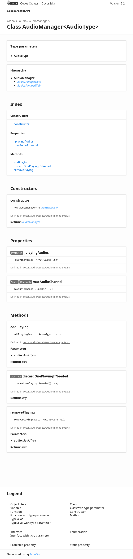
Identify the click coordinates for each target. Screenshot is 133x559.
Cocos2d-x (48, 3)
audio (23, 21)
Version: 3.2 (117, 3)
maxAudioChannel (26, 145)
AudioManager (39, 21)
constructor (21, 124)
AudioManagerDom (29, 82)
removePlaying (23, 170)
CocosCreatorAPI (18, 11)
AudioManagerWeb (29, 85)
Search (108, 10)
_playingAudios (24, 141)
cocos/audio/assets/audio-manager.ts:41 (46, 342)
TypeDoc (35, 554)
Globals (12, 21)
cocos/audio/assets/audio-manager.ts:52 (46, 391)
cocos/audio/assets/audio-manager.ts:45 (46, 427)
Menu (122, 10)
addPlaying (21, 162)
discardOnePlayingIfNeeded (32, 166)
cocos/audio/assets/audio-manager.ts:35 (46, 215)
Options (115, 10)
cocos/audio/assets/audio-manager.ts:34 (46, 267)
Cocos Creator (29, 3)
